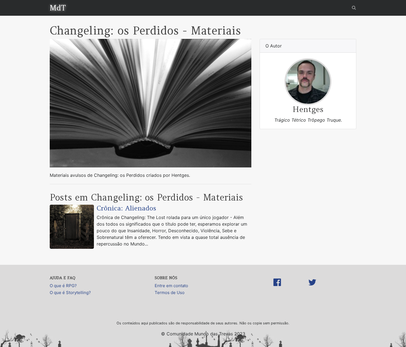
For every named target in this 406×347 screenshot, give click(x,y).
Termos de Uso (169, 292)
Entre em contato (171, 285)
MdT (58, 7)
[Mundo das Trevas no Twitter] (312, 288)
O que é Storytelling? (70, 292)
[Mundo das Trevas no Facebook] (277, 288)
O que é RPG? (63, 285)
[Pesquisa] (354, 7)
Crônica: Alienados (126, 208)
